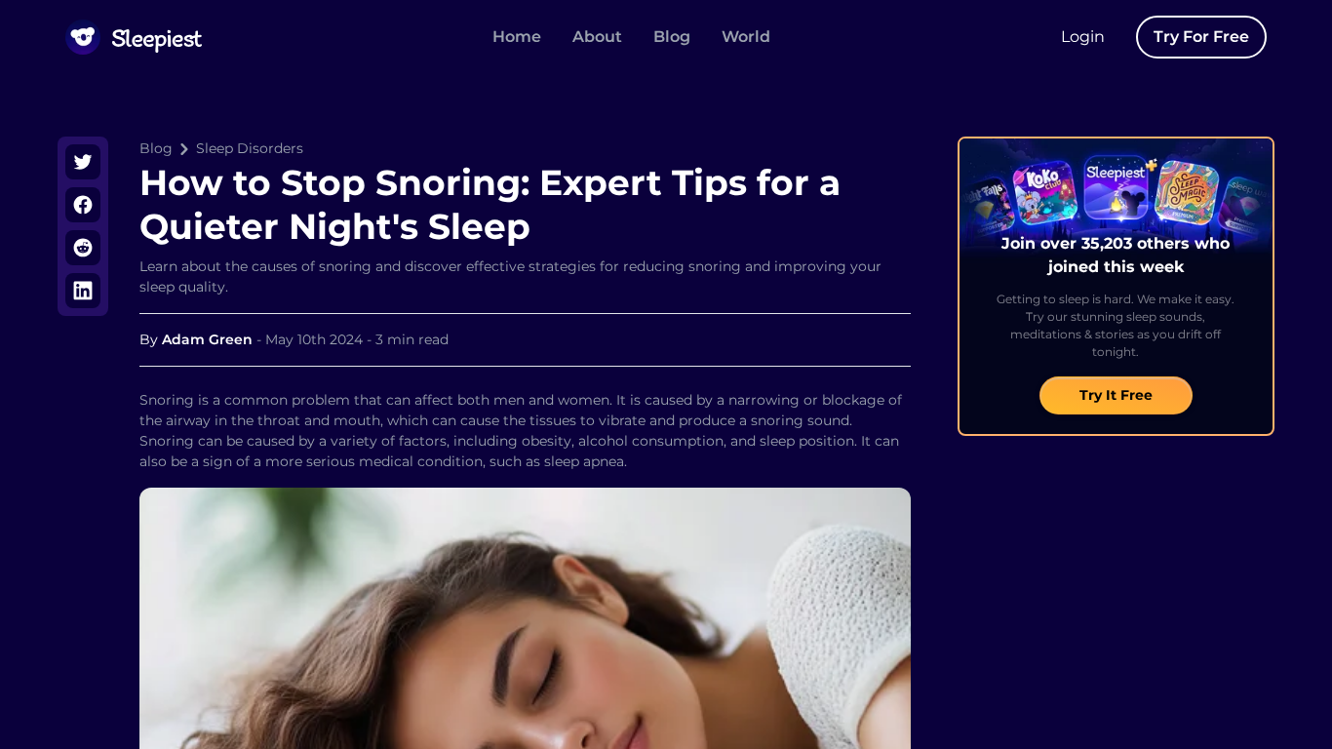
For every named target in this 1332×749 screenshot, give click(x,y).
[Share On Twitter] (82, 161)
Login (1083, 36)
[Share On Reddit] (82, 247)
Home (516, 36)
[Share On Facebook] (82, 204)
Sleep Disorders (249, 148)
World (746, 36)
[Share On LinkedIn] (82, 290)
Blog (671, 36)
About (597, 36)
